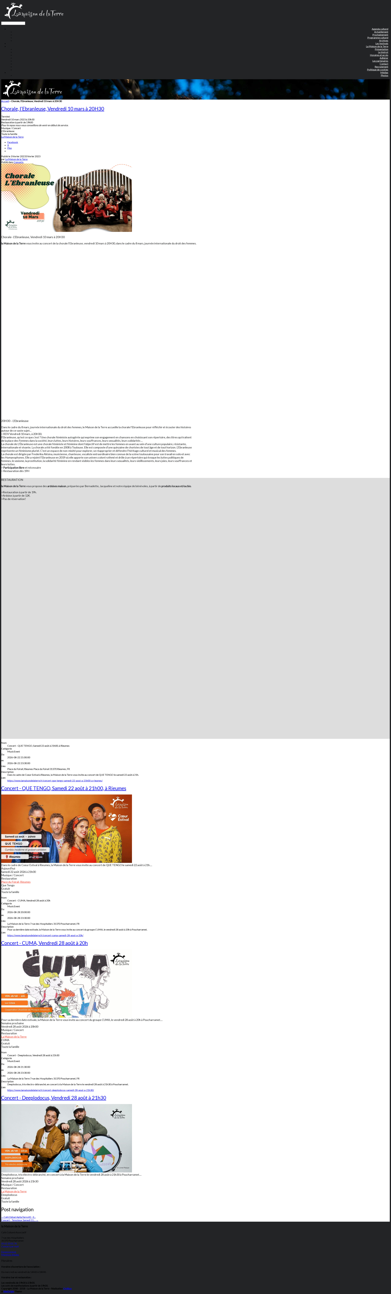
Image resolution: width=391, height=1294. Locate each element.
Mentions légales (10, 1254)
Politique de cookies (377, 69)
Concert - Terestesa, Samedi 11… (19, 1220)
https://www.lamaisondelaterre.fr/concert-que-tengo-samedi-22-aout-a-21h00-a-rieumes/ (55, 780)
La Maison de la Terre (12, 136)
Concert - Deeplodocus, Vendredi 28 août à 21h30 (53, 1098)
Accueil (5, 101)
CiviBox (67, 1288)
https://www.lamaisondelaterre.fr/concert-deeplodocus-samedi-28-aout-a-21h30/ (50, 1090)
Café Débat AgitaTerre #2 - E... (18, 1217)
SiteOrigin (8, 1291)
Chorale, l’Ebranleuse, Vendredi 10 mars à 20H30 (52, 109)
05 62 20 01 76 (9, 1243)
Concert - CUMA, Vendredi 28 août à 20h (44, 943)
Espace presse (8, 1251)
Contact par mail (10, 1246)
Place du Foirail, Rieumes (16, 882)
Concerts (18, 162)
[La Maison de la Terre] (33, 20)
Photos (384, 75)
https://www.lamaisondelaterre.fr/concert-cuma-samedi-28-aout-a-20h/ (45, 935)
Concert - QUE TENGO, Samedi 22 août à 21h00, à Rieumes (63, 788)
